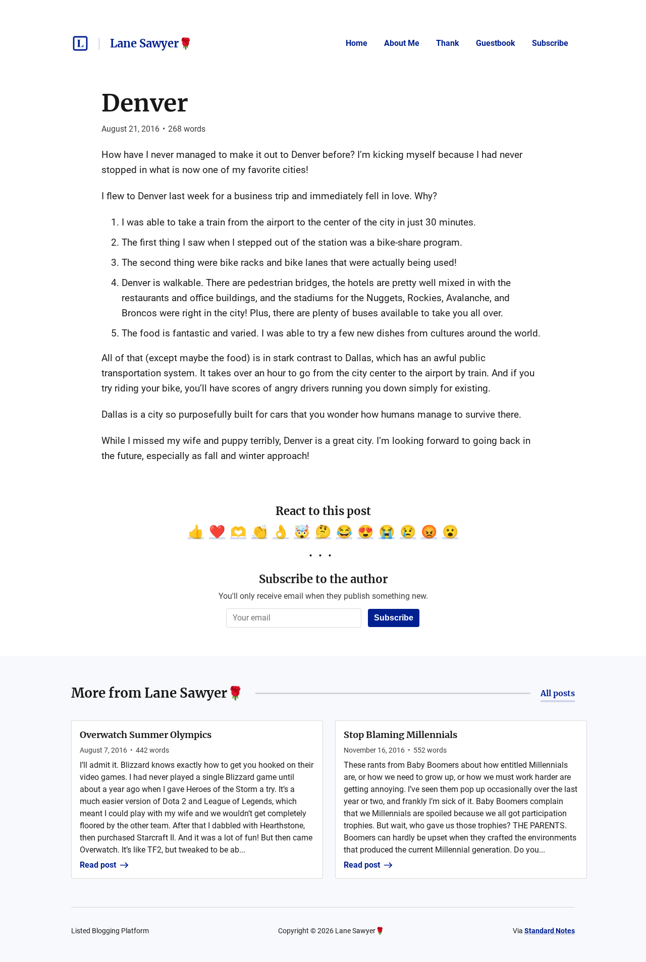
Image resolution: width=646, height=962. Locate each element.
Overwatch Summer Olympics (145, 735)
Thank (447, 43)
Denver (144, 103)
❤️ (217, 531)
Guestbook (495, 43)
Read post (98, 865)
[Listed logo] (80, 43)
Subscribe (550, 43)
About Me (401, 43)
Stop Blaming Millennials (400, 735)
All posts (558, 693)
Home (356, 43)
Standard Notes (549, 931)
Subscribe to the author (323, 579)
